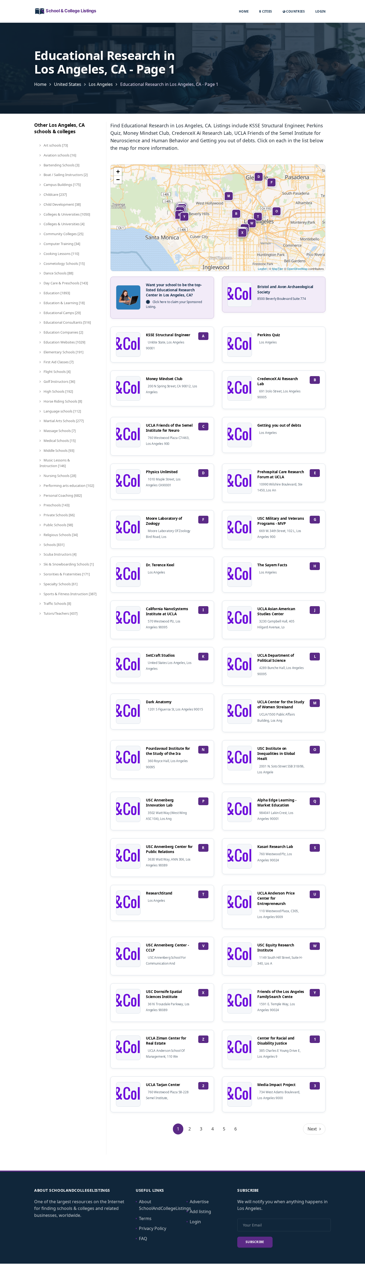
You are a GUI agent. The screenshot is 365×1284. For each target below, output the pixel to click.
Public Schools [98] (58, 524)
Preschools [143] (56, 505)
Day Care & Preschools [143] (65, 283)
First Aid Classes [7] (58, 362)
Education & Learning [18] (64, 302)
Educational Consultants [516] (67, 322)
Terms (145, 1218)
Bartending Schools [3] (61, 165)
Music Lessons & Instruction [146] (55, 463)
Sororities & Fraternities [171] (66, 574)
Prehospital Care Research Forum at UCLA (280, 474)
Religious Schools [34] (60, 534)
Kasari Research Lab (275, 846)
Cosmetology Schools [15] (64, 263)
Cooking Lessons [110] (61, 253)
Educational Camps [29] (62, 312)
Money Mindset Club (164, 378)
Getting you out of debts (279, 425)
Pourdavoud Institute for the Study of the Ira (168, 751)
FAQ (143, 1238)
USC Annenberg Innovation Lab (160, 802)
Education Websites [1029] (64, 342)
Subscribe (255, 1242)
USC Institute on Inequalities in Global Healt (276, 753)
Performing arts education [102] (68, 485)
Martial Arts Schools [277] (63, 420)
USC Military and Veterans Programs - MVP (280, 521)
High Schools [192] (58, 391)
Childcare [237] (55, 194)
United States (67, 84)
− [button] (118, 179)
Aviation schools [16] (59, 155)
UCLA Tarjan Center (163, 1084)
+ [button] (118, 171)
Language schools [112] (62, 411)
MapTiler (277, 268)
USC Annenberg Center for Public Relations (169, 849)
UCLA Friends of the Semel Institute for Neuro (169, 428)
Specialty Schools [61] (60, 584)
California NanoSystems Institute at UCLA (167, 611)
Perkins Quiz (268, 334)
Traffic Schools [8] (57, 603)
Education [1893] (56, 293)
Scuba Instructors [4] (59, 554)
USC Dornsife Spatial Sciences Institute (164, 994)
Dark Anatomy (159, 701)
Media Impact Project (276, 1084)
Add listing (200, 1211)
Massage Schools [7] (59, 430)
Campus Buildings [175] (62, 184)
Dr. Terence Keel (160, 564)
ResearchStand (159, 893)
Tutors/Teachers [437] (60, 613)
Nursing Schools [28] (59, 475)
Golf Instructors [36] (59, 381)
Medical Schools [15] (59, 440)
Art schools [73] (55, 145)
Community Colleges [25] (63, 233)
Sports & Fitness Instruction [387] (69, 593)
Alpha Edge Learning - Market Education (276, 802)
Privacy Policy (152, 1228)
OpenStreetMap (297, 268)
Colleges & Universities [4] (63, 223)
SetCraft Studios (160, 655)
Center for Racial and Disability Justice (275, 1040)
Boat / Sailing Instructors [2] (65, 174)
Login (320, 11)
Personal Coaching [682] (62, 495)
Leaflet (262, 268)
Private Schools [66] (59, 515)
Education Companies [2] (63, 332)
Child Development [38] (62, 204)
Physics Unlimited (162, 471)
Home (244, 11)
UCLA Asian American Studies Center (276, 611)
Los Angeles (101, 84)
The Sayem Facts (272, 564)
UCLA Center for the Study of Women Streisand (280, 704)
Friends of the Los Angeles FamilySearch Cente (280, 994)
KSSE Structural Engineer (168, 334)
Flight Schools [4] (57, 371)
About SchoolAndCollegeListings (165, 1205)
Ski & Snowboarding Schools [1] (68, 564)
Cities (266, 11)
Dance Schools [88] (58, 273)
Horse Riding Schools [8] (62, 401)
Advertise (199, 1202)
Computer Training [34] (61, 243)
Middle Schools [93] (58, 450)
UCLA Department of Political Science (275, 658)
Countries (295, 11)
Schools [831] (53, 544)
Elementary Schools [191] (63, 352)
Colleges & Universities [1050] (66, 214)
